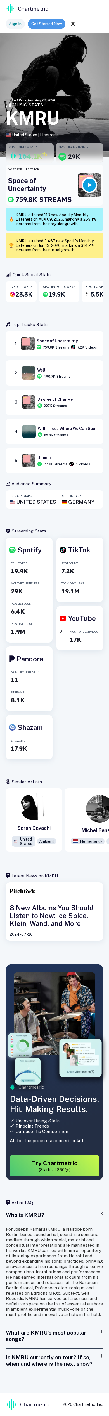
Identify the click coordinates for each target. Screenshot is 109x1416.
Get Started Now (46, 24)
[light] (73, 24)
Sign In (15, 24)
